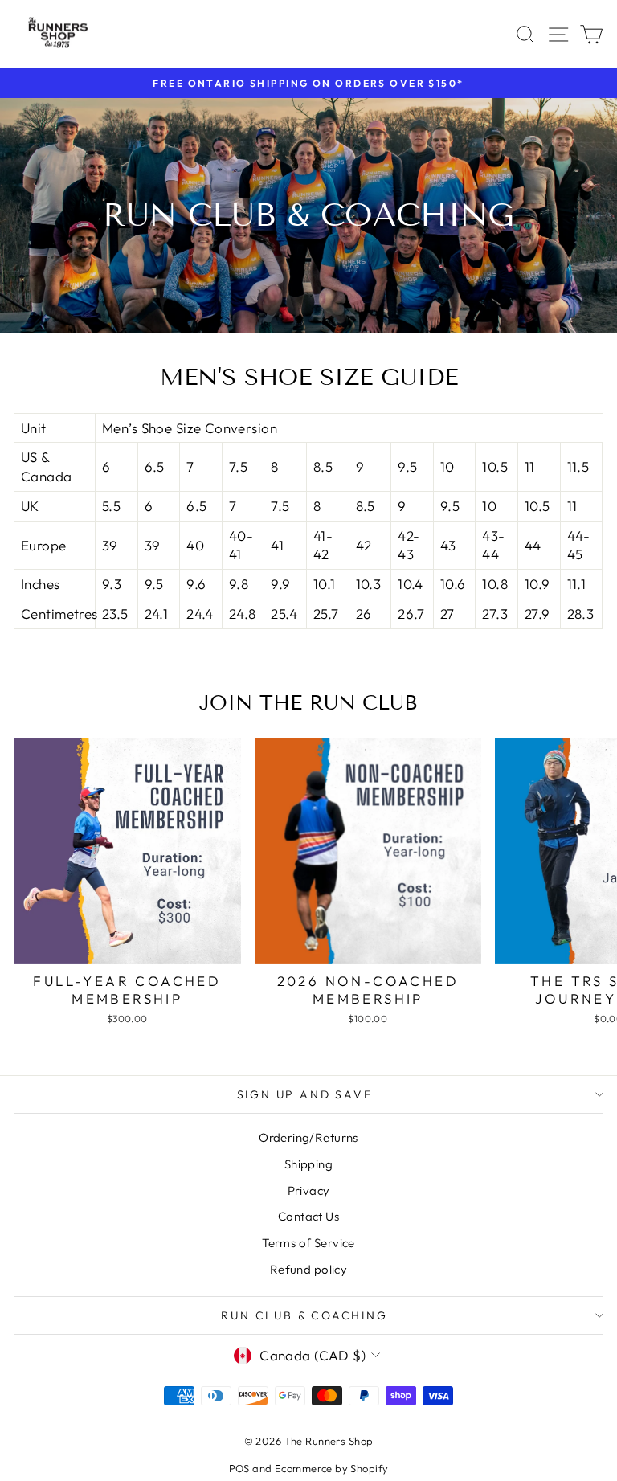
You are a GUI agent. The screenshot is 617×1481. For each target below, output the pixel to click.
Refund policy (309, 1269)
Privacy (309, 1190)
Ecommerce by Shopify (332, 1468)
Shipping (308, 1164)
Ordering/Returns (308, 1137)
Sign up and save (305, 1094)
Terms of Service (308, 1242)
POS (239, 1468)
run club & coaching (304, 1315)
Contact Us (308, 1216)
